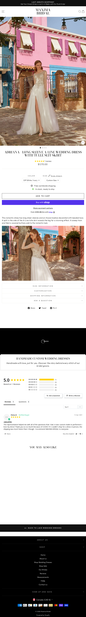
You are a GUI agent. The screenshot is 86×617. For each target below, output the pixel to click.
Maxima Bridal (43, 11)
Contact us (43, 585)
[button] (77, 434)
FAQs (43, 581)
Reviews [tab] (8, 402)
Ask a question (43, 300)
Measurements (43, 577)
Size (52, 176)
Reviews (43, 573)
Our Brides (43, 570)
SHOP (42, 547)
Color (31, 176)
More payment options (43, 208)
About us (43, 559)
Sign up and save (42, 592)
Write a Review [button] (74, 396)
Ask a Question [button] (54, 396)
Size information (43, 286)
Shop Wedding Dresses (43, 562)
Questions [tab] (23, 402)
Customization (43, 291)
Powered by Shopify (43, 615)
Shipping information (43, 296)
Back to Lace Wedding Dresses (45, 528)
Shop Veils (43, 566)
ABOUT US (42, 540)
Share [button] (8, 434)
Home (43, 555)
